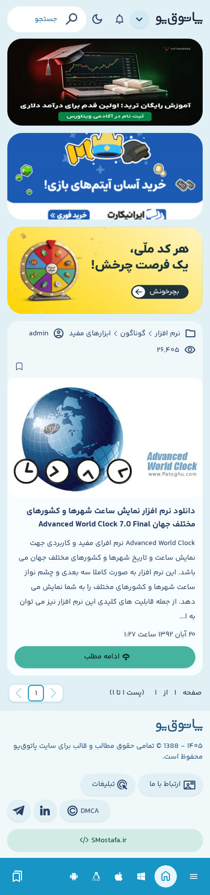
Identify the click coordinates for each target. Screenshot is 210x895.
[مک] (118, 877)
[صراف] (105, 270)
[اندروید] (74, 876)
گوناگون (133, 333)
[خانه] (165, 876)
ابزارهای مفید (90, 333)
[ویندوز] (141, 876)
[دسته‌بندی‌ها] (139, 19)
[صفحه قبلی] (53, 693)
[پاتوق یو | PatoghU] (179, 19)
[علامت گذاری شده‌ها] (17, 876)
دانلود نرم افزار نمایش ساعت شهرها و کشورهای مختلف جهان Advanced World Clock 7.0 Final (110, 517)
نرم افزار (167, 333)
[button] (36, 693)
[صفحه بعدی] (18, 693)
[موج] (105, 82)
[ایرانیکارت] (105, 176)
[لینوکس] (96, 877)
